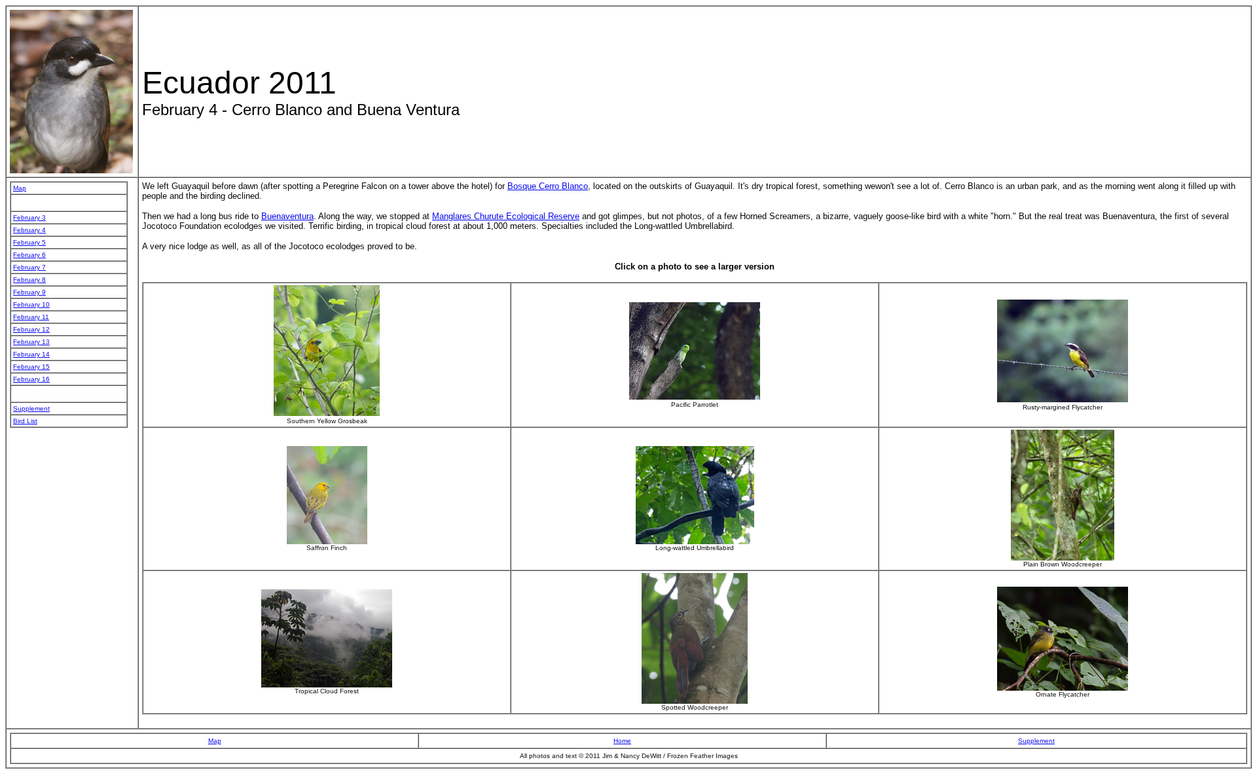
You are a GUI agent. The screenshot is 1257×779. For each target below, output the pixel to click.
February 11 (31, 316)
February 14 (31, 354)
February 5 (29, 242)
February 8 (29, 279)
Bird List (25, 420)
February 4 (29, 230)
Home (622, 740)
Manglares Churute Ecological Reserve (505, 216)
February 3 (29, 217)
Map (19, 188)
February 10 (31, 304)
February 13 (31, 341)
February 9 (29, 292)
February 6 (29, 254)
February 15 (31, 366)
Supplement (31, 408)
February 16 (31, 379)
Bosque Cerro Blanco (547, 186)
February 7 (29, 267)
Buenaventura (287, 216)
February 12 (31, 329)
